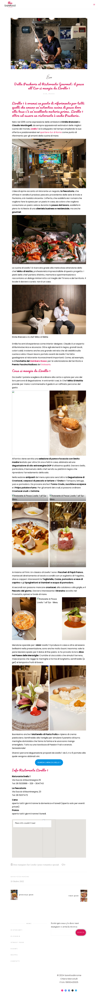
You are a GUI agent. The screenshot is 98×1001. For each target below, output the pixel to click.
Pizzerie (15, 936)
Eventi (14, 949)
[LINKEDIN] (69, 990)
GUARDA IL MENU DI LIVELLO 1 (49, 762)
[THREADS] (73, 990)
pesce (40, 865)
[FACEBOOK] (66, 990)
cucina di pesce (64, 107)
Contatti (15, 961)
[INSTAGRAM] (62, 990)
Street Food (17, 942)
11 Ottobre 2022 (17, 881)
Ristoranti (17, 930)
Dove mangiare (19, 865)
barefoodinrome (20, 876)
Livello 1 (34, 128)
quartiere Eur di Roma (51, 132)
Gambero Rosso (38, 361)
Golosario (46, 364)
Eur (49, 77)
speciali (55, 865)
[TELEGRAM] (76, 990)
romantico (47, 865)
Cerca (80, 932)
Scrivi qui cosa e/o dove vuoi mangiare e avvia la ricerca (65, 925)
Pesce (52, 94)
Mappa (14, 955)
